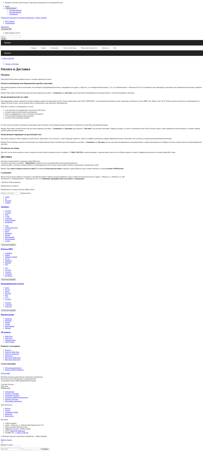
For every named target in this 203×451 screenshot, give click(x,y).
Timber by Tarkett (11, 257)
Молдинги (9, 356)
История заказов (15, 12)
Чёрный (8, 328)
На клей (8, 293)
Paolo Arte (8, 338)
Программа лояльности (13, 401)
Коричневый (9, 237)
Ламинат (5, 207)
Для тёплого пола (11, 228)
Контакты (8, 414)
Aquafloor (8, 253)
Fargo (7, 288)
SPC (6, 264)
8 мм (6, 214)
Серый (7, 241)
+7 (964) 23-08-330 (7, 58)
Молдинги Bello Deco (13, 358)
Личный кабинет (15, 10)
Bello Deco (9, 336)
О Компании (9, 392)
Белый (7, 235)
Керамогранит (7, 314)
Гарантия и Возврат (12, 395)
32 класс (8, 213)
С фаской (8, 218)
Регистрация (9, 21)
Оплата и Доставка (12, 64)
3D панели (5, 332)
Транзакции (13, 14)
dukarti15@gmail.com (17, 431)
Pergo (7, 231)
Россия (7, 229)
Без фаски (8, 276)
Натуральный (10, 239)
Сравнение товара (11, 412)
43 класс (8, 303)
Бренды (8, 408)
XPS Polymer (9, 342)
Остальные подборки (8, 245)
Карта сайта (9, 416)
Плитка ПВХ (7, 249)
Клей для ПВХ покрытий (14, 370)
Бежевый (8, 233)
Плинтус (8, 350)
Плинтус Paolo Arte (12, 354)
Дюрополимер (10, 340)
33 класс (8, 211)
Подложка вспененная (13, 368)
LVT (6, 268)
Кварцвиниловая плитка (12, 284)
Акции (7, 410)
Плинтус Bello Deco (12, 352)
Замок (7, 291)
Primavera (8, 319)
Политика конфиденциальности (16, 397)
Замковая (8, 261)
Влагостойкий (10, 220)
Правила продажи (11, 399)
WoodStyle (8, 222)
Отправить (45, 449)
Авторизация (10, 23)
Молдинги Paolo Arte (12, 360)
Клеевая (8, 263)
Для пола (8, 306)
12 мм (7, 216)
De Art (7, 259)
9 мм (6, 226)
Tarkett (7, 255)
